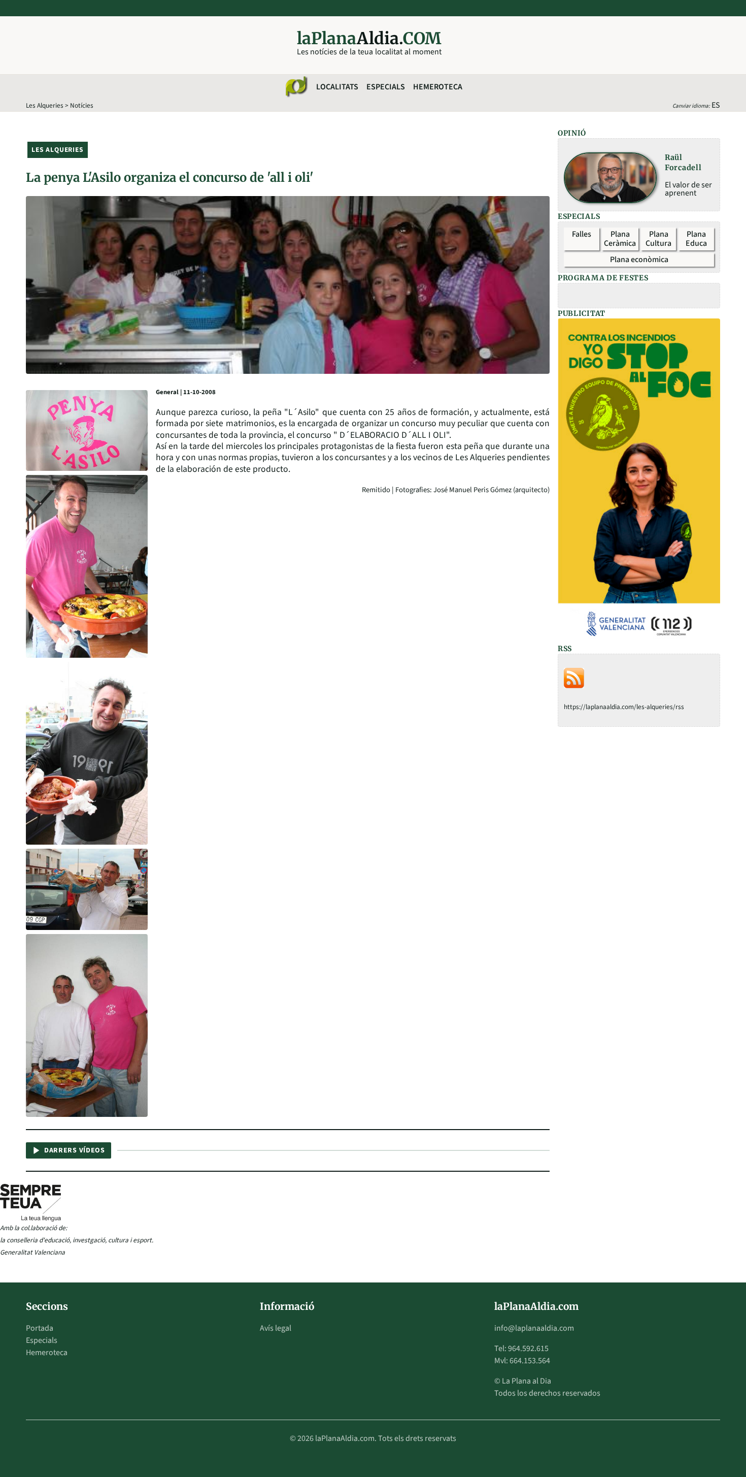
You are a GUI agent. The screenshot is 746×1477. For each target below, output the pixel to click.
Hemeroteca (437, 86)
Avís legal (275, 1328)
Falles (581, 234)
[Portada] (296, 87)
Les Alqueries (44, 105)
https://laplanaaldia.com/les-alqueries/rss (624, 707)
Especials (385, 86)
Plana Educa (696, 239)
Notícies (81, 105)
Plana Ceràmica (620, 239)
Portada (39, 1328)
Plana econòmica (639, 259)
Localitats (337, 86)
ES (715, 105)
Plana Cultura (658, 239)
